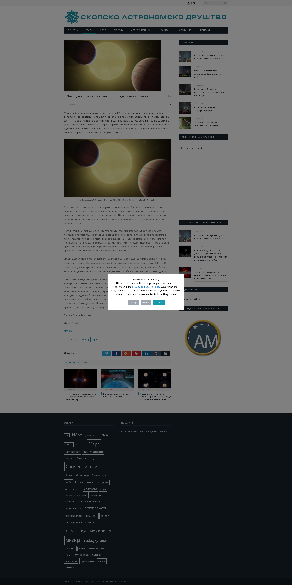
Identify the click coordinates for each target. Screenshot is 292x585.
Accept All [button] (158, 302)
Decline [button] (145, 302)
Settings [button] (133, 302)
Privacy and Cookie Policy (146, 286)
